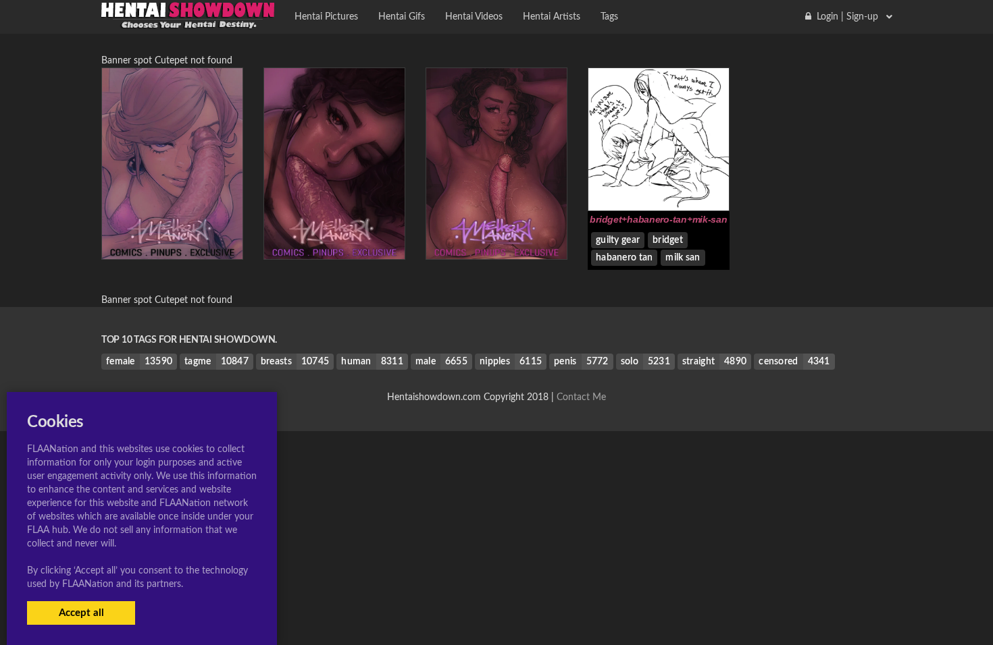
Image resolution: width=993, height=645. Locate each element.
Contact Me (581, 397)
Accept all (81, 613)
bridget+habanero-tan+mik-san (658, 219)
